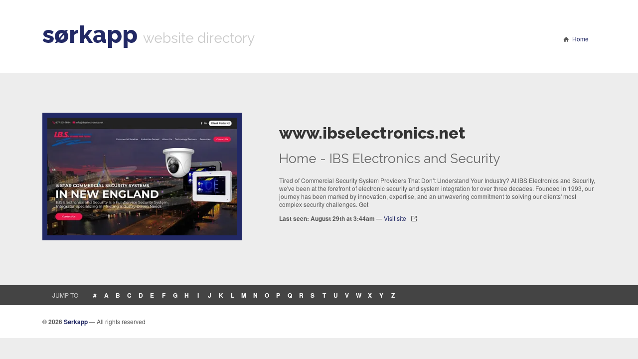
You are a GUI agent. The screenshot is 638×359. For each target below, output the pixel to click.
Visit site (395, 218)
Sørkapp (76, 321)
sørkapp (90, 34)
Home (580, 38)
